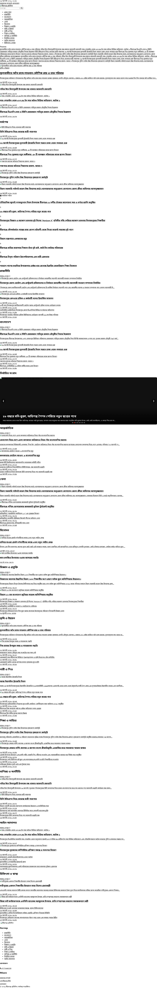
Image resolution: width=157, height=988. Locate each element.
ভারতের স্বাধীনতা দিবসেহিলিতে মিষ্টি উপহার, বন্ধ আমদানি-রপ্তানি (22, 468)
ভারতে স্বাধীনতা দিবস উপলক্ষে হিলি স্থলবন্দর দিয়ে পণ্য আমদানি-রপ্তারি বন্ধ (26, 473)
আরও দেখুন (4, 276)
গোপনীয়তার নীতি (5, 981)
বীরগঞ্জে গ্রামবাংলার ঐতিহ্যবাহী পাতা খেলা (14, 524)
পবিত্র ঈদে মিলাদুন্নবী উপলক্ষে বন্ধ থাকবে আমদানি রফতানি (60, 49)
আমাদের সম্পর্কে (6, 3)
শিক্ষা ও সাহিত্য (9, 33)
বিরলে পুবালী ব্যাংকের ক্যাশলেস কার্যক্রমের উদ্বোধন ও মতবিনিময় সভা (24, 807)
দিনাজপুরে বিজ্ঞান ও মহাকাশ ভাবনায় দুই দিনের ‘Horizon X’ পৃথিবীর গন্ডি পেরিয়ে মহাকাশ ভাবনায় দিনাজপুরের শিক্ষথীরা (42, 602)
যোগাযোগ (15, 3)
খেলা (6, 22)
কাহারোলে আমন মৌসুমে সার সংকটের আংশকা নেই (18, 654)
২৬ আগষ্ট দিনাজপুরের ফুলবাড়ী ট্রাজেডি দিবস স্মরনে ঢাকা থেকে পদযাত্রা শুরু (91, 52)
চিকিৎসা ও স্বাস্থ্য (9, 43)
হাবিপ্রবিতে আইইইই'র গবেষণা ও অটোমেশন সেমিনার (18, 607)
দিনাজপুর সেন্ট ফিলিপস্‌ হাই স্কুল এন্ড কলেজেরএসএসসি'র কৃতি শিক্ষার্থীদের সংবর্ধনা (29, 760)
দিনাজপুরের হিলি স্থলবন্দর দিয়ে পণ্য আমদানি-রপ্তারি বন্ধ (19, 816)
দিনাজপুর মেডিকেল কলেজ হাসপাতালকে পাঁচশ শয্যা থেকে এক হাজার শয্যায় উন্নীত (28, 919)
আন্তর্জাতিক (8, 19)
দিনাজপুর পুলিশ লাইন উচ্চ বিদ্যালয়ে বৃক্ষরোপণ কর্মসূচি (74, 54)
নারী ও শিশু (8, 31)
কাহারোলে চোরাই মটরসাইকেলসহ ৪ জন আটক (16, 858)
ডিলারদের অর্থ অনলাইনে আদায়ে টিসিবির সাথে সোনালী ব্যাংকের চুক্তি (24, 812)
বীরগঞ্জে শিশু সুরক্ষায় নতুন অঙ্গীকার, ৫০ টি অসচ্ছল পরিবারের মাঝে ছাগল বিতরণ (28, 357)
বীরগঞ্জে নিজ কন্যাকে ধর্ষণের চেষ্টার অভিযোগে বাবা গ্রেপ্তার (20, 709)
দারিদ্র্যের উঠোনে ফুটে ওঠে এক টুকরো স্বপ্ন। (15, 765)
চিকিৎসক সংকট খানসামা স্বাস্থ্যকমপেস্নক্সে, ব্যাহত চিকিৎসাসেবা (21, 909)
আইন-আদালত (9, 40)
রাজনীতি (7, 15)
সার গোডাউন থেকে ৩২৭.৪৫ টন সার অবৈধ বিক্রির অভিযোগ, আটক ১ (106, 49)
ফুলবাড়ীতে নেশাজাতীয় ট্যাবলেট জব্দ (13, 863)
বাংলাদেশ (7, 17)
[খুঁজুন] (21, 8)
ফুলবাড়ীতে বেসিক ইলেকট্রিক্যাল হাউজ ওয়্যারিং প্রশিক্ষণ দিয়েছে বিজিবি (25, 914)
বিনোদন (7, 24)
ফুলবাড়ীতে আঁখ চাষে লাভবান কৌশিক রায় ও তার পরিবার (20, 49)
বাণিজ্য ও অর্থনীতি (10, 36)
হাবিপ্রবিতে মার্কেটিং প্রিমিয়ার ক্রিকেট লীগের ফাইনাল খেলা (20, 519)
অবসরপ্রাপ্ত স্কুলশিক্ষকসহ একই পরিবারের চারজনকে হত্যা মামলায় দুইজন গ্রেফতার (28, 867)
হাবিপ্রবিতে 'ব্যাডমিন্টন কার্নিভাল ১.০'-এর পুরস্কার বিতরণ (19, 514)
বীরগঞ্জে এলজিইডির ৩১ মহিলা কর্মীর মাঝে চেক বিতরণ (19, 367)
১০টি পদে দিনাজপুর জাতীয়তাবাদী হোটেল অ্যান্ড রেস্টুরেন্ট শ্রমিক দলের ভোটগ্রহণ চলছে (30, 306)
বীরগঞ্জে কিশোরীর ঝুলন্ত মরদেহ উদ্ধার (13, 714)
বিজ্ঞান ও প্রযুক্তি (9, 26)
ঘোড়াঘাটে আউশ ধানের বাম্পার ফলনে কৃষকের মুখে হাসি (19, 663)
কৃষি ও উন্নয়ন (9, 29)
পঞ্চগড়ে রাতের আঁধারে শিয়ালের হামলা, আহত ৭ (37, 54)
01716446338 (6, 969)
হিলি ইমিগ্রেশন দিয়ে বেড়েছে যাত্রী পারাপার (49, 52)
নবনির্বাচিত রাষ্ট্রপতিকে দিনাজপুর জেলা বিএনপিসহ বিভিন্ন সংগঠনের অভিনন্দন (27, 311)
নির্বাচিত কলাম (9, 38)
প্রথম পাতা (7, 12)
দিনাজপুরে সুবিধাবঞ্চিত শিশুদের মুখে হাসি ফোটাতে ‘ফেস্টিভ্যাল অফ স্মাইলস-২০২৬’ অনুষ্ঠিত (32, 705)
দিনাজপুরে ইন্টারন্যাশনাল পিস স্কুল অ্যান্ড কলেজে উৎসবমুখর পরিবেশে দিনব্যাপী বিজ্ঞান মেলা (32, 612)
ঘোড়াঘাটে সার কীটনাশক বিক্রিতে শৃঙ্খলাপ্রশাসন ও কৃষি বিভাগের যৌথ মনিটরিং (27, 658)
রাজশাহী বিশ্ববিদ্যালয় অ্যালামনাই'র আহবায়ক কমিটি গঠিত (20, 463)
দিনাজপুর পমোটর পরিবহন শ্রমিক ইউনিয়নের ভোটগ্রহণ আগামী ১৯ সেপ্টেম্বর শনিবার (29, 316)
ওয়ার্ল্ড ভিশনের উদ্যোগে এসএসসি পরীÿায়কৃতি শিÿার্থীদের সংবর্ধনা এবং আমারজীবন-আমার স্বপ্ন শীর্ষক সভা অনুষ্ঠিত (40, 756)
